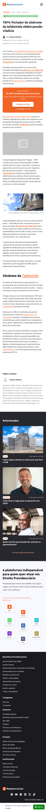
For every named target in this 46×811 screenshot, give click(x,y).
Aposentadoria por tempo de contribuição (19, 668)
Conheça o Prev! (23, 104)
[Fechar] (2, 805)
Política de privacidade (11, 777)
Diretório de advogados (11, 751)
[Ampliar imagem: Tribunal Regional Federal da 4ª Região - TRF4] (23, 143)
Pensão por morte (10, 685)
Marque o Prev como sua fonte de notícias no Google (21, 16)
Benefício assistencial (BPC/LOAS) (16, 718)
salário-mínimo (19, 81)
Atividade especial (9, 714)
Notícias (25, 12)
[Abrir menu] (41, 4)
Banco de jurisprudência (12, 748)
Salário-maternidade (11, 678)
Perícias (6, 724)
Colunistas (7, 705)
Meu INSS (6, 721)
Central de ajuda (9, 770)
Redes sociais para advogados (14, 741)
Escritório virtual (9, 755)
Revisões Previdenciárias (12, 731)
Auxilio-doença (8, 665)
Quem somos (8, 764)
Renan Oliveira (15, 37)
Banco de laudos (9, 745)
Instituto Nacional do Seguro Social (18, 116)
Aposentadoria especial (12, 681)
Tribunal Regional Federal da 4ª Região (28, 51)
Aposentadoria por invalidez (13, 671)
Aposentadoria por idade (12, 661)
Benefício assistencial (11, 675)
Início (13, 12)
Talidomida (30, 275)
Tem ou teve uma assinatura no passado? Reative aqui (16, 599)
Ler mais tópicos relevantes (23, 552)
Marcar (40, 807)
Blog (18, 12)
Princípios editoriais (10, 767)
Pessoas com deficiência (12, 728)
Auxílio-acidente (9, 688)
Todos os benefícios (10, 692)
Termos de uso (8, 774)
